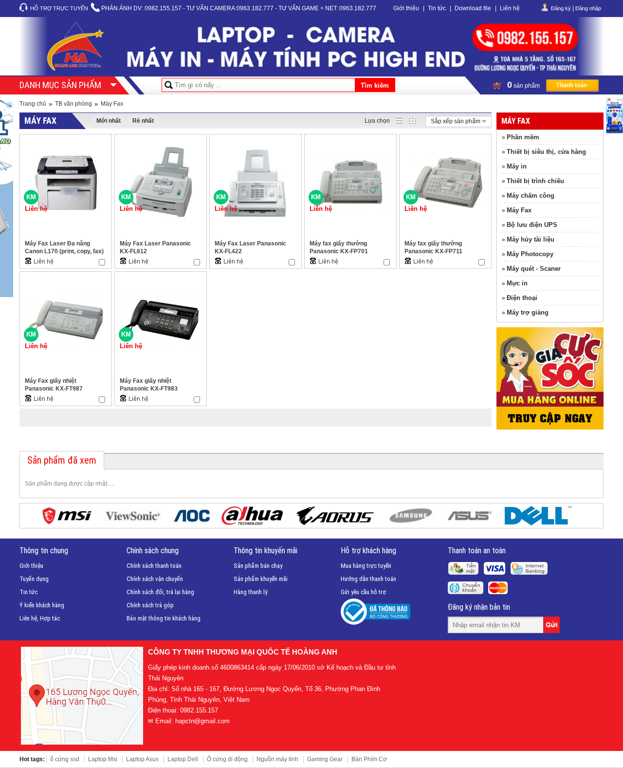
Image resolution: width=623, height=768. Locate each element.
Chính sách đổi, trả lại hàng (160, 592)
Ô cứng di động (227, 759)
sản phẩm (524, 85)
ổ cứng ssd (64, 759)
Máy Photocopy (530, 254)
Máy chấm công (530, 195)
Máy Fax (112, 103)
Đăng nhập (588, 8)
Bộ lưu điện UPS (532, 224)
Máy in (517, 166)
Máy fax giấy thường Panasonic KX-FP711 (433, 247)
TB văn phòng (73, 103)
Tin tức (437, 8)
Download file (473, 8)
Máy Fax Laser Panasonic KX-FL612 (155, 247)
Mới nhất (108, 120)
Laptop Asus (142, 759)
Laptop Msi (102, 759)
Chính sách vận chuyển (155, 578)
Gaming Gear (325, 759)
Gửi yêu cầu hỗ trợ (363, 592)
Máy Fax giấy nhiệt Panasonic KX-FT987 (54, 384)
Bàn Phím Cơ (369, 759)
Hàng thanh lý (250, 592)
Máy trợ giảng (528, 312)
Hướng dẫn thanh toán (368, 578)
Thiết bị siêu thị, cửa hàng (546, 151)
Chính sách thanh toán (154, 565)
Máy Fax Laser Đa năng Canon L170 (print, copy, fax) (64, 247)
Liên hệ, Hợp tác (39, 618)
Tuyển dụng (34, 578)
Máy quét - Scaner (534, 268)
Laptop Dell (182, 759)
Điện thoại (522, 297)
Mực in (517, 283)
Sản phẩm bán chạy (258, 565)
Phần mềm (523, 137)
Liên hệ (510, 8)
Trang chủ (32, 103)
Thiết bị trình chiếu (535, 181)
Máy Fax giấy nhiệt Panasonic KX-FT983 (149, 384)
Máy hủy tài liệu (530, 239)
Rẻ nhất (143, 120)
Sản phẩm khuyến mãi (261, 578)
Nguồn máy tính (277, 759)
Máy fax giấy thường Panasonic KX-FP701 (339, 247)
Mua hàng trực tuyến (366, 565)
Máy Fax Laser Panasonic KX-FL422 (250, 247)
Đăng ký (561, 8)
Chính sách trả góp (150, 605)
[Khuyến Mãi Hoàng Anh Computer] (550, 427)
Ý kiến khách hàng (41, 605)
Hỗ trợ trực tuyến (59, 8)
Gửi (552, 625)
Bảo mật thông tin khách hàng (164, 618)
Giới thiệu (406, 8)
